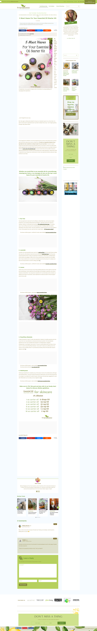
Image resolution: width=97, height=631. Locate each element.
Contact (75, 1)
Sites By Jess (93, 628)
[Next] (58, 508)
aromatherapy (52, 172)
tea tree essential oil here (51, 232)
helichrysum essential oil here (44, 381)
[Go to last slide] (17, 508)
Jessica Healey (32, 34)
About (65, 1)
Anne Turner (38, 484)
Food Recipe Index (43, 6)
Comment (21, 566)
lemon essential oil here (42, 292)
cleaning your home (25, 173)
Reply (55, 525)
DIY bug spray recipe (48, 229)
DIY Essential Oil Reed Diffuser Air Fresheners (54, 514)
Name (20, 581)
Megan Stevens (25, 526)
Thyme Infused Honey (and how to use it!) (66, 89)
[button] (28, 512)
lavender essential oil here (51, 264)
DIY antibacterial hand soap (43, 224)
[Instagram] (79, 2)
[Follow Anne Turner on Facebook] (37, 492)
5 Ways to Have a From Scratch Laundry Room (20, 513)
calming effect (41, 252)
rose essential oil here (42, 366)
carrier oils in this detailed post (29, 149)
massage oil (38, 173)
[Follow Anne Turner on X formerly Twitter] (39, 492)
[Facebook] (83, 2)
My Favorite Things (70, 1)
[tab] (36, 518)
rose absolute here (36, 367)
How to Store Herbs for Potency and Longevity (42, 513)
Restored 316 (82, 628)
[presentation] (21, 505)
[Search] (76, 55)
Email (40, 581)
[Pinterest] (81, 2)
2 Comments (38, 20)
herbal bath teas (45, 254)
